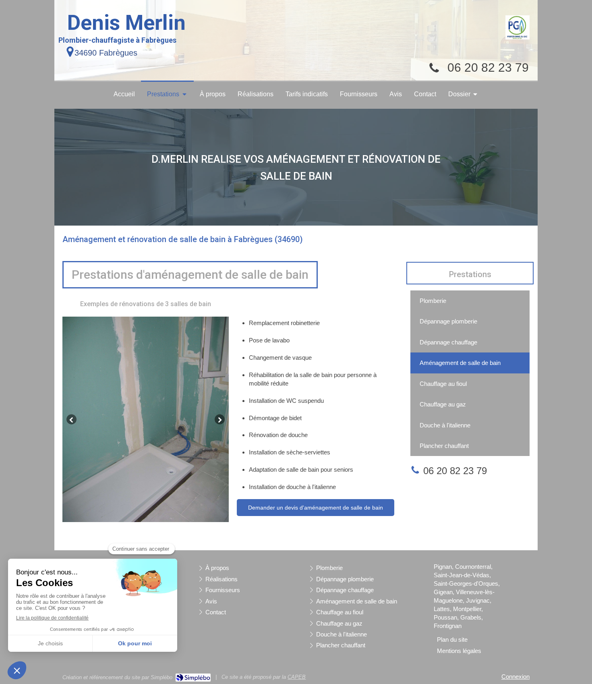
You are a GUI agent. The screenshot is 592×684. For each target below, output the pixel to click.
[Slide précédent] (71, 420)
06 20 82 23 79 (488, 67)
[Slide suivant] (220, 420)
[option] (145, 419)
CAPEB (297, 677)
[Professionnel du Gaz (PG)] (517, 27)
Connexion (515, 676)
